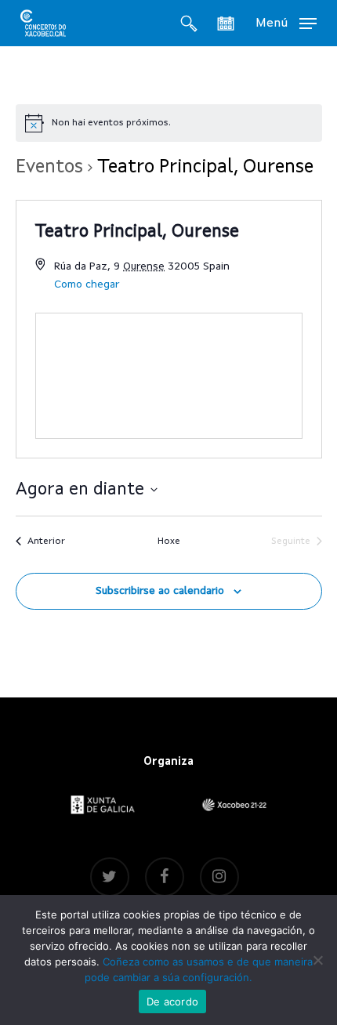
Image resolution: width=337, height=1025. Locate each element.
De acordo (172, 1001)
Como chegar (86, 284)
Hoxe (169, 541)
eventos (49, 167)
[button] (286, 23)
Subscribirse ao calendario (160, 590)
